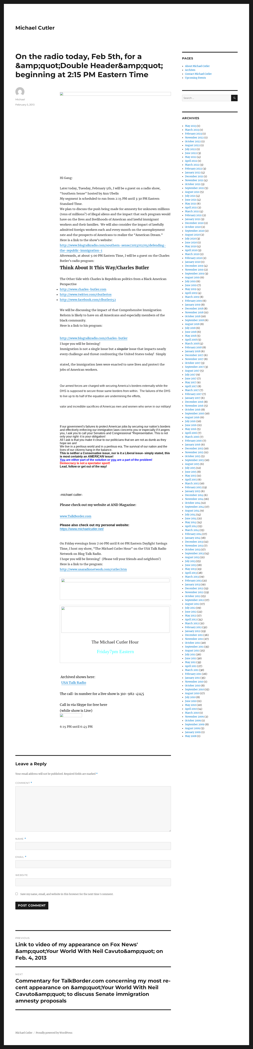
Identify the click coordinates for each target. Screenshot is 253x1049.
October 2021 (192, 184)
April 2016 (191, 433)
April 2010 (191, 708)
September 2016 (194, 413)
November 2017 (194, 359)
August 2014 (192, 510)
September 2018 (194, 320)
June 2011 (190, 658)
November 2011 (194, 639)
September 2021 (194, 188)
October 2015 (192, 456)
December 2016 (194, 401)
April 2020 (191, 250)
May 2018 (190, 335)
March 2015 (192, 483)
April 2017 (191, 386)
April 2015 (191, 479)
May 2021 (190, 203)
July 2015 (190, 468)
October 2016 (193, 409)
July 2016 (190, 421)
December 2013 (194, 541)
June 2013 (190, 565)
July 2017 (190, 374)
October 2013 (192, 549)
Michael (20, 99)
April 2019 (191, 293)
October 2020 (193, 227)
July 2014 (190, 514)
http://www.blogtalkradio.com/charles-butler (93, 338)
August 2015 (192, 464)
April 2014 (191, 526)
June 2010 (191, 701)
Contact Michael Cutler (198, 74)
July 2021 (190, 195)
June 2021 (191, 199)
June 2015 (191, 471)
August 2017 (192, 370)
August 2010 (192, 693)
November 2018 (194, 312)
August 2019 (192, 277)
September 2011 (194, 646)
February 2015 (193, 487)
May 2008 (191, 736)
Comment (23, 783)
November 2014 (194, 499)
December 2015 (194, 448)
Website (21, 875)
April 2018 (191, 339)
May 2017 (190, 382)
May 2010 (190, 705)
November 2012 (194, 592)
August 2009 (192, 728)
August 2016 (192, 417)
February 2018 (193, 347)
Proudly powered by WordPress (54, 1032)
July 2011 (190, 654)
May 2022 (191, 157)
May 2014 (190, 522)
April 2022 (191, 160)
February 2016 (193, 440)
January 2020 (193, 262)
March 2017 (192, 390)
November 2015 (194, 452)
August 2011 (192, 650)
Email (20, 857)
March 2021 (192, 211)
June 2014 (191, 518)
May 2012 (190, 615)
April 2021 (191, 207)
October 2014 (192, 503)
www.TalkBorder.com (75, 516)
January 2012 (192, 631)
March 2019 (192, 297)
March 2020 (192, 254)
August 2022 (192, 145)
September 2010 (194, 689)
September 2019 (194, 273)
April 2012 (191, 619)
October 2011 (192, 642)
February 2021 (193, 215)
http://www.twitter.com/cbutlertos (85, 294)
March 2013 (192, 576)
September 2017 (194, 366)
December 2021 (194, 176)
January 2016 (192, 444)
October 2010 (192, 685)
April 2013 (191, 572)
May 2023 (190, 126)
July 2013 (190, 561)
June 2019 (191, 285)
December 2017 (194, 355)
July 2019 (190, 281)
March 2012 (192, 623)
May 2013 (190, 569)
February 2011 (193, 674)
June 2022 (191, 153)
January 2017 (192, 398)
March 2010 (192, 712)
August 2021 (192, 192)
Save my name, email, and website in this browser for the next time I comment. (66, 894)
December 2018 (194, 308)
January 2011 (192, 677)
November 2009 (194, 716)
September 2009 (194, 724)
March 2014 (192, 530)
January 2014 (192, 537)
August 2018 (192, 324)
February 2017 (193, 394)
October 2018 (192, 316)
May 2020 (191, 246)
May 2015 (190, 475)
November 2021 (194, 180)
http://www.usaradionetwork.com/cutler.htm (93, 569)
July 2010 (190, 697)
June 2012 (191, 611)
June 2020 (191, 242)
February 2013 (193, 580)
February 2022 (193, 168)
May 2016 (190, 429)
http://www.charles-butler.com (83, 289)
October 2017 (192, 363)
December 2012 (194, 588)
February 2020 (193, 258)
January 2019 (192, 304)
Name (20, 838)
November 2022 (194, 137)
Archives (190, 70)
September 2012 (194, 600)
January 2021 (192, 219)
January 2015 (192, 491)
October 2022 (193, 141)
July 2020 (190, 238)
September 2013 (194, 553)
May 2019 (190, 289)
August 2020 (192, 234)
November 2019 (194, 269)
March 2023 (192, 129)
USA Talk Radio (73, 683)
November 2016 (194, 405)
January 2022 (193, 172)
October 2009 (193, 720)
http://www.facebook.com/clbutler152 (88, 299)
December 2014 (194, 495)
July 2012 (190, 607)
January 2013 (192, 584)
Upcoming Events (195, 77)
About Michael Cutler (197, 66)
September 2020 (194, 230)
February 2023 (193, 133)
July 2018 (190, 328)
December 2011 (194, 635)
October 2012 (192, 596)
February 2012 (193, 627)
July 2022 (190, 149)
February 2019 (193, 300)
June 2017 (191, 378)
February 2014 (193, 534)
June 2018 (191, 332)
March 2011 (192, 670)
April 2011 (191, 666)
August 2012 (192, 604)
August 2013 (192, 557)
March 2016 (192, 436)
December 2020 (194, 223)
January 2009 (193, 732)
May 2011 (190, 662)
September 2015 (194, 460)
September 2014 (194, 506)
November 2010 (194, 681)
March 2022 (192, 164)
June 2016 (191, 425)
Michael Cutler (35, 28)
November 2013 (194, 545)
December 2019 (194, 265)
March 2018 (192, 343)
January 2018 (192, 351)
